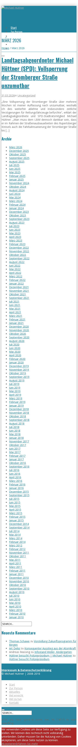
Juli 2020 (14, 344)
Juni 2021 (14, 305)
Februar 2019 (17, 402)
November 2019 (19, 369)
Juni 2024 (14, 194)
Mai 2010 (14, 603)
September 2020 (19, 337)
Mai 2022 (14, 269)
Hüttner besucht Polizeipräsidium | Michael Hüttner (40, 655)
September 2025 (19, 158)
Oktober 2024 (17, 186)
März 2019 (15, 398)
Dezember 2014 (19, 524)
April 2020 (15, 355)
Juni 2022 (14, 265)
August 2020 (16, 341)
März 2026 (15, 147)
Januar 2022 (16, 283)
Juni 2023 (14, 230)
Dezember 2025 (19, 151)
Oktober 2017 (17, 445)
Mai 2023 (14, 233)
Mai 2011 (14, 560)
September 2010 (19, 588)
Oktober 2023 (17, 215)
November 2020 (19, 330)
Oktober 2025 (17, 154)
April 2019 (15, 395)
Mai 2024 (14, 197)
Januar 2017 (16, 459)
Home (5, 48)
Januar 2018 (16, 438)
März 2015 (15, 513)
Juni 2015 (14, 502)
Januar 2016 (16, 488)
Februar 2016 (17, 484)
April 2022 (15, 273)
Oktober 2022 (17, 255)
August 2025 (16, 161)
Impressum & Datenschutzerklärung (26, 670)
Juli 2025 (14, 165)
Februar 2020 (17, 359)
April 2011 (15, 563)
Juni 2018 (14, 430)
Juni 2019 (14, 387)
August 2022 (16, 262)
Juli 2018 (14, 427)
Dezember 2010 (19, 578)
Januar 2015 (16, 520)
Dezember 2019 (19, 366)
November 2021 (19, 290)
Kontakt (14, 702)
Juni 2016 (14, 473)
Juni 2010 (14, 599)
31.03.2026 (8, 95)
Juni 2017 (14, 448)
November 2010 (19, 581)
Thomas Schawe (19, 641)
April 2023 (15, 237)
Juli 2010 (14, 595)
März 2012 (15, 545)
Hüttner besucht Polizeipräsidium (29, 659)
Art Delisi (14, 648)
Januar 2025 (16, 179)
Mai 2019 (14, 391)
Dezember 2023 (19, 212)
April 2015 (15, 509)
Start (14, 27)
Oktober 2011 (17, 556)
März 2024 (15, 201)
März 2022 (15, 276)
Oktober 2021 (17, 294)
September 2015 (19, 495)
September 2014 (19, 527)
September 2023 (19, 219)
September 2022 (19, 258)
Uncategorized (26, 95)
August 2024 (16, 190)
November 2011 (19, 552)
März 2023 (15, 240)
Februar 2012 (17, 549)
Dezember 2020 (19, 326)
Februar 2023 (17, 244)
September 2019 (19, 377)
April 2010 (15, 606)
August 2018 (16, 423)
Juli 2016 (14, 470)
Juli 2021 (14, 301)
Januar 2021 (16, 323)
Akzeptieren (9, 743)
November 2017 (19, 441)
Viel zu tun (16, 44)
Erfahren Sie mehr (27, 743)
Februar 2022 (17, 280)
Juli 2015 (14, 499)
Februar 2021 (17, 319)
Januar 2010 (16, 617)
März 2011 (15, 567)
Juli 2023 (14, 226)
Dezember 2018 (19, 409)
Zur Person (16, 32)
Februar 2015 (17, 517)
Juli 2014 (14, 531)
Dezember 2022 (19, 247)
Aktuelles (16, 36)
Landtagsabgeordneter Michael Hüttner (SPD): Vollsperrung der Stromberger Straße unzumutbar (37, 73)
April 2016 (15, 477)
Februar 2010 (17, 613)
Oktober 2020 (17, 334)
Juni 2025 (14, 169)
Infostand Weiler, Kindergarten (53, 652)
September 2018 (19, 420)
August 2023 (16, 222)
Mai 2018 (14, 434)
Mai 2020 (14, 351)
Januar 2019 (16, 405)
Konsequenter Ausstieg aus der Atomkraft (50, 648)
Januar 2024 (16, 208)
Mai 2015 (14, 506)
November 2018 (19, 412)
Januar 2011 (16, 574)
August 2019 (16, 380)
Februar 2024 (17, 204)
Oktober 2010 (17, 585)
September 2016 (19, 466)
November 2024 (19, 183)
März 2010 (15, 610)
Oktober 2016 (17, 463)
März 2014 (15, 538)
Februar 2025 (17, 176)
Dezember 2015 (19, 491)
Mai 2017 (14, 452)
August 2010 (16, 592)
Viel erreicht (16, 695)
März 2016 (15, 481)
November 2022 (19, 251)
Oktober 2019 (17, 373)
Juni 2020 (14, 348)
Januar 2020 (16, 362)
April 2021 (15, 312)
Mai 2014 (14, 534)
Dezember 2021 (19, 287)
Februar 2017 (17, 456)
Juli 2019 (14, 384)
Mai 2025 (14, 172)
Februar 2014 (17, 542)
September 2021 (19, 298)
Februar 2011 (17, 570)
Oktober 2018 (17, 416)
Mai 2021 (14, 308)
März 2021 (15, 316)
